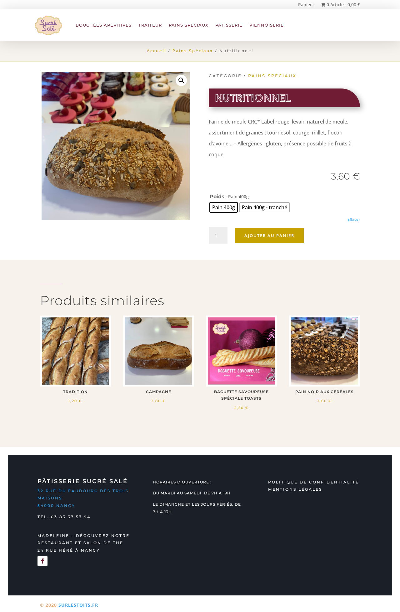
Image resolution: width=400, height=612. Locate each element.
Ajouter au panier (269, 235)
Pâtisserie (228, 25)
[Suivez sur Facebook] (43, 561)
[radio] (223, 207)
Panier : (306, 4)
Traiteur (150, 25)
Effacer (354, 219)
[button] (181, 80)
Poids (217, 197)
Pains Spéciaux (188, 25)
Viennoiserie (266, 25)
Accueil (156, 50)
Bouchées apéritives (104, 25)
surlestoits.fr (78, 605)
